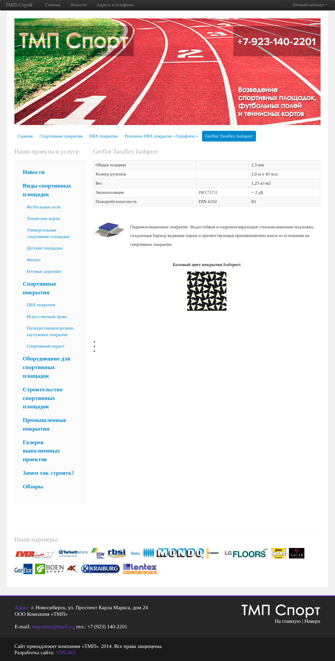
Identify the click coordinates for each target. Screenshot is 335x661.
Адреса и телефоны (115, 4)
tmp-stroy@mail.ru (52, 626)
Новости (78, 4)
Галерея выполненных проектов (41, 451)
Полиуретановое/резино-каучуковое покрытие (51, 331)
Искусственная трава (47, 316)
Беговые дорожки (44, 271)
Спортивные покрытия (61, 136)
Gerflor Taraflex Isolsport (229, 136)
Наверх (312, 621)
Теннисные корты (43, 218)
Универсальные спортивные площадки (48, 233)
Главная (52, 4)
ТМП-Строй (18, 5)
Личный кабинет (308, 4)
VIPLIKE (66, 652)
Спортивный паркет (45, 346)
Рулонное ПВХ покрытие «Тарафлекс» (161, 136)
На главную (288, 621)
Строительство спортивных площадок (43, 398)
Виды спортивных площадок (47, 190)
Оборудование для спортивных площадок (46, 367)
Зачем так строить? (48, 473)
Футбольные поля (43, 207)
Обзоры (33, 486)
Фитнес (34, 259)
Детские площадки (45, 248)
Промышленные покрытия (44, 424)
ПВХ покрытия (103, 136)
